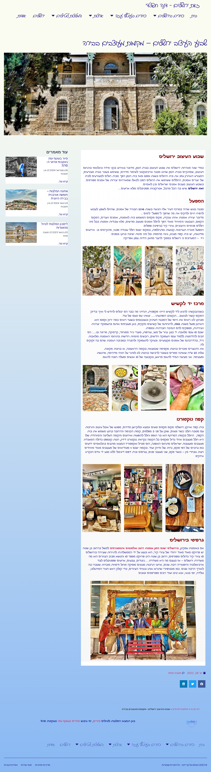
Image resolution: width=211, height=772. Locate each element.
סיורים (96, 721)
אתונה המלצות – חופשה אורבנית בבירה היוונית (57, 194)
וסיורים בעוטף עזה (69, 721)
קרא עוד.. (63, 181)
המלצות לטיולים (69, 15)
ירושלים (38, 15)
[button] (201, 684)
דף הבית (195, 709)
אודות (21, 15)
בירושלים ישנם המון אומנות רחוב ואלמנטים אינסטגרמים (144, 548)
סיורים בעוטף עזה (130, 15)
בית (194, 15)
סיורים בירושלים (171, 15)
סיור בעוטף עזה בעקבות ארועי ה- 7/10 (57, 162)
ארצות (98, 15)
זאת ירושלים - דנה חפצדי (172, 5)
